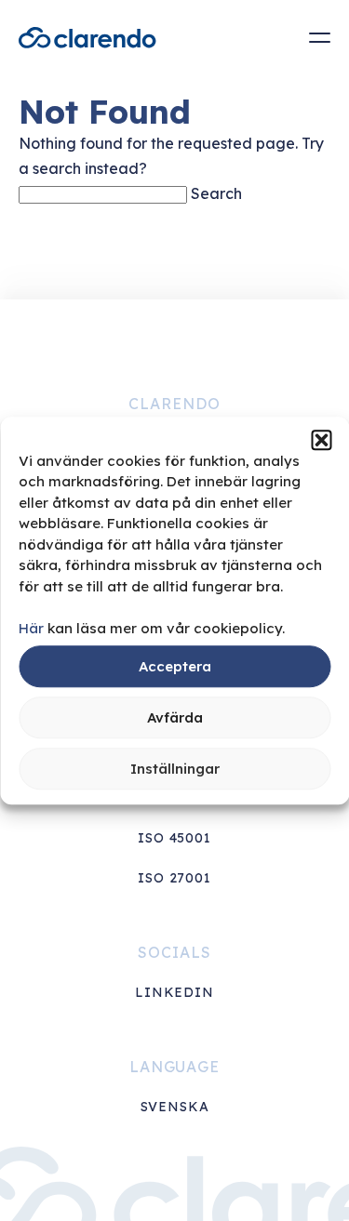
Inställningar (175, 768)
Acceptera (175, 666)
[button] (321, 440)
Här (31, 628)
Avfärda (175, 717)
